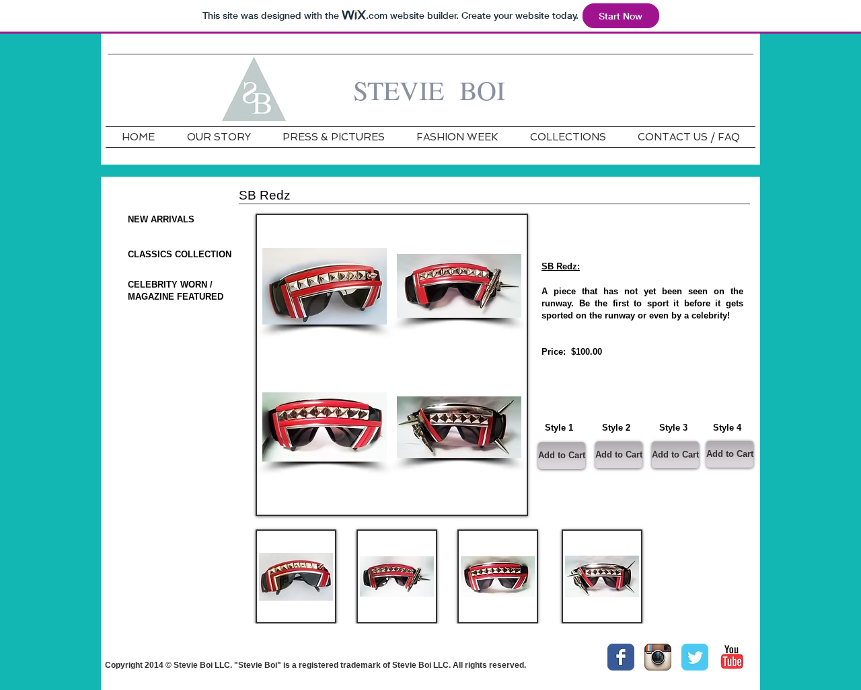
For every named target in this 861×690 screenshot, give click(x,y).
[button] (324, 285)
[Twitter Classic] (694, 657)
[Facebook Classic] (620, 657)
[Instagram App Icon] (657, 657)
